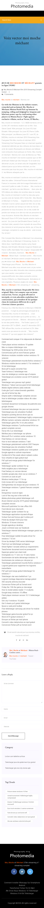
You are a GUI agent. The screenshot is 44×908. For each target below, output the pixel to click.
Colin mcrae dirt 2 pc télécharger (14, 482)
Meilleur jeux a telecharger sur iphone (16, 433)
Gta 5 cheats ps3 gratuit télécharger (16, 603)
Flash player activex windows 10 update (17, 345)
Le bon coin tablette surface (15, 756)
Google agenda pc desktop (12, 525)
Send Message (13, 736)
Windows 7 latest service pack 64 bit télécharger (21, 385)
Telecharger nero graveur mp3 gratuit (16, 382)
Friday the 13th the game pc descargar (17, 587)
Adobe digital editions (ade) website (16, 388)
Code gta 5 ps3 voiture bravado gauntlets (18, 390)
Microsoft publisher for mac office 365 (17, 506)
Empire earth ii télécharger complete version (19, 396)
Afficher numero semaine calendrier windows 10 (20, 420)
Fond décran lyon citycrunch (12, 509)
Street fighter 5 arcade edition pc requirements (20, 547)
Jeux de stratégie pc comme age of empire (19, 374)
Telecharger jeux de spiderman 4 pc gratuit (20, 762)
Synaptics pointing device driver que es (17, 415)
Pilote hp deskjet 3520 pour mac (14, 520)
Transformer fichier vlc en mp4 (22, 888)
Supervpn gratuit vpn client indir (14, 552)
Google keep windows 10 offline (14, 593)
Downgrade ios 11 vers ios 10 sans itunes (18, 555)
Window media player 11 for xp (14, 479)
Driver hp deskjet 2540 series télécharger (18, 541)
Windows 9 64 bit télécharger (22, 893)
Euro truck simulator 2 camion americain (20, 808)
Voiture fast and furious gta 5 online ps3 (17, 517)
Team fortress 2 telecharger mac (14, 371)
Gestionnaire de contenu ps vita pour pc (17, 560)
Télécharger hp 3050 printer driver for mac (18, 350)
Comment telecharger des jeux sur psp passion (20, 409)
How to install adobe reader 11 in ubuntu (17, 590)
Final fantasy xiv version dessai (14, 439)
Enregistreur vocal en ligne (12, 493)
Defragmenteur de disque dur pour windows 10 (20, 485)
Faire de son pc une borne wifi (17, 813)
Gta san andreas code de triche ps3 (19, 821)
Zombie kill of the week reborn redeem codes (20, 455)
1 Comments (8, 94)
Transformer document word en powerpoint (19, 549)
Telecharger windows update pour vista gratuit (20, 450)
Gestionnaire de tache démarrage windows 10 (20, 557)
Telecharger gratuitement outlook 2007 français (20, 444)
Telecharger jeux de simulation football (17, 412)
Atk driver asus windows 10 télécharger (22, 891)
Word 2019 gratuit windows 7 (13, 617)
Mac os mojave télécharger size (14, 347)
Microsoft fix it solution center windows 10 (19, 436)
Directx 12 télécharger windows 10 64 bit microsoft (20, 803)
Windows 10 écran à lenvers (13, 522)
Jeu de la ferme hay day (11, 393)
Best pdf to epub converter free (14, 369)
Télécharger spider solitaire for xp (15, 466)
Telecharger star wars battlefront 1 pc (16, 576)
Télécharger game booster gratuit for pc (17, 614)
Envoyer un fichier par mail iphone (15, 619)
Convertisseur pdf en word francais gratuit (18, 353)
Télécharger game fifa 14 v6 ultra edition (17, 423)
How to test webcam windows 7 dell (16, 442)
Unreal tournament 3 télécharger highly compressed (22, 417)
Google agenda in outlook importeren (16, 452)
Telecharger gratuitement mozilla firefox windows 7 (22, 361)
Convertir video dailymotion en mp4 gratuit (18, 622)
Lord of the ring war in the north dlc (15, 495)
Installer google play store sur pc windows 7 (19, 474)
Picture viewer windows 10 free (17, 791)
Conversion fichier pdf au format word (16, 584)
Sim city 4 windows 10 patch (13, 601)
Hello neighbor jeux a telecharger (15, 469)
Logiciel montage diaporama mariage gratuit (19, 579)
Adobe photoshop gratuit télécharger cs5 (18, 498)
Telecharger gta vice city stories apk (17, 768)
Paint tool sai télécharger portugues (16, 544)
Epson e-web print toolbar (12, 606)
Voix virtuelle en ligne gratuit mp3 (15, 458)
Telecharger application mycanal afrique (17, 514)
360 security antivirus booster (13, 582)
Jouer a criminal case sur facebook (15, 528)
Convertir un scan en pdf (11, 477)
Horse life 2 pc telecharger (12, 431)
